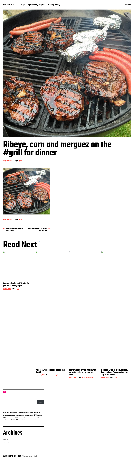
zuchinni (35, 420)
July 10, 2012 (105, 377)
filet (28, 415)
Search (128, 4)
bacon (52, 375)
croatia (20, 415)
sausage (31, 418)
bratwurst (20, 412)
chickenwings (9, 415)
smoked (10, 420)
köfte (41, 415)
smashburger (5, 420)
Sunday (20, 420)
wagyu (27, 420)
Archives (5, 439)
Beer (13, 412)
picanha (16, 418)
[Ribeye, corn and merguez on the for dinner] (26, 191)
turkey (25, 420)
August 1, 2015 (7, 161)
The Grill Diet (8, 5)
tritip (22, 420)
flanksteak (31, 415)
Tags (22, 5)
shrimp (38, 418)
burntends (27, 412)
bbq (8, 412)
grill (20, 161)
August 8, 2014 (40, 375)
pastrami (12, 418)
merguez (7, 418)
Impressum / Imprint (36, 5)
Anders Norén (33, 456)
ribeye (26, 418)
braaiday (15, 412)
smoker (13, 420)
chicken (5, 415)
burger (24, 412)
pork (19, 418)
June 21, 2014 (72, 377)
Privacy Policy (54, 5)
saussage (35, 418)
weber (30, 420)
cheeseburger (37, 412)
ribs (29, 418)
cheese (31, 412)
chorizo (13, 415)
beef (11, 412)
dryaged (26, 415)
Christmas (17, 415)
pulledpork (23, 418)
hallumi (38, 415)
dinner (23, 415)
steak (17, 420)
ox (10, 418)
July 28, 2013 (7, 289)
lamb (4, 418)
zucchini (32, 420)
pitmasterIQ (89, 377)
